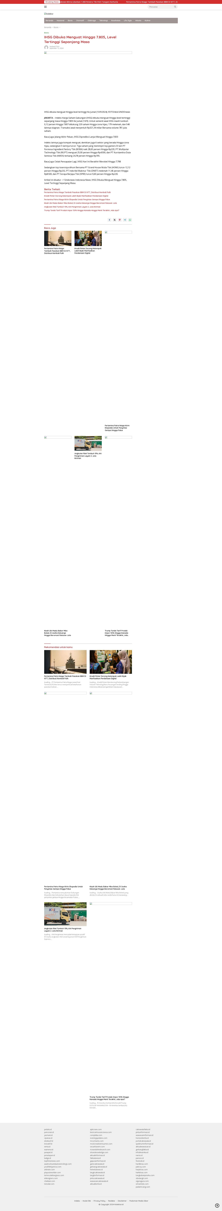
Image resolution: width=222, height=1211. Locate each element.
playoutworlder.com (52, 1172)
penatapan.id (49, 1155)
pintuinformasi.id (143, 1132)
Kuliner (148, 20)
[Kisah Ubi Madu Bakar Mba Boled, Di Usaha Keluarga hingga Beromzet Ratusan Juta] (57, 532)
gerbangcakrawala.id (98, 1166)
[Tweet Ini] (115, 220)
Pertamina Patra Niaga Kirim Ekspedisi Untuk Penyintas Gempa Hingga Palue (77, 199)
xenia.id (47, 1146)
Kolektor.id (118, 1204)
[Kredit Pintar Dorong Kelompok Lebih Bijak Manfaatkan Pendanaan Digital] (88, 238)
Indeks (77, 1201)
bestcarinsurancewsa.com (101, 1132)
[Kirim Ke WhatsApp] (130, 220)
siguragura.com (142, 1181)
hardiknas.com (142, 1164)
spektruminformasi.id (144, 1144)
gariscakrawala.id (97, 1164)
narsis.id (139, 1155)
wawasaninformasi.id (144, 1135)
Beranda (49, 20)
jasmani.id (48, 1135)
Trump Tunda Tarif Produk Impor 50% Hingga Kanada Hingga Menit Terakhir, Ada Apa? (81, 210)
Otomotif (80, 20)
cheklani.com (49, 1181)
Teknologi (103, 20)
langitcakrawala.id (97, 1172)
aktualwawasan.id (143, 1146)
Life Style (128, 20)
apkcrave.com (96, 1129)
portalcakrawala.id (143, 1141)
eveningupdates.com (98, 1138)
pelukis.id (48, 1129)
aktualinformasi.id (97, 1155)
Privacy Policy (99, 1201)
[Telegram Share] (125, 220)
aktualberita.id (96, 1184)
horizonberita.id (142, 1138)
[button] (175, 7)
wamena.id (48, 1149)
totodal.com (49, 1184)
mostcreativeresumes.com (101, 1144)
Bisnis (70, 20)
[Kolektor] (48, 13)
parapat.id (48, 1152)
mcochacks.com (97, 1141)
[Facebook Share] (109, 220)
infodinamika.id (142, 1152)
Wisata (138, 20)
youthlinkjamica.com (52, 1166)
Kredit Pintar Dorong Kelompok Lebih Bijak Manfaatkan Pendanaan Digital (76, 196)
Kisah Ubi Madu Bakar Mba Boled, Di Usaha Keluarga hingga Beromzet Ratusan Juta (80, 203)
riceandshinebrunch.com (100, 1149)
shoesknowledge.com (99, 1152)
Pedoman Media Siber (139, 1201)
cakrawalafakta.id (143, 1129)
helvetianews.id (96, 1169)
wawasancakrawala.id (99, 1181)
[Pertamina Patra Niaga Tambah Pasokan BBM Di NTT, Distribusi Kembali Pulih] (57, 238)
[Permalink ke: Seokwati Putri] (46, 47)
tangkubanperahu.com (145, 1175)
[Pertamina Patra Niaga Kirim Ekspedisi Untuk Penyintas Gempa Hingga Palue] (118, 327)
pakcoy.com (141, 1166)
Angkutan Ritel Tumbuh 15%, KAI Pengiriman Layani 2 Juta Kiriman (72, 207)
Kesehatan (115, 20)
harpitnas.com (142, 1169)
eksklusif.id (48, 1141)
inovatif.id (48, 1144)
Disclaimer (122, 1201)
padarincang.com (143, 1187)
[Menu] (46, 7)
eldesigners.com (51, 1178)
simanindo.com (142, 1184)
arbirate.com (49, 1169)
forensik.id (140, 1161)
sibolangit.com (142, 1178)
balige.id (47, 1158)
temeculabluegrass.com (54, 1175)
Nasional (60, 20)
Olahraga (92, 20)
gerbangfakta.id (142, 1149)
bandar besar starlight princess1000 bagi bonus (155, 27)
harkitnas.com (141, 1172)
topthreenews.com (52, 1161)
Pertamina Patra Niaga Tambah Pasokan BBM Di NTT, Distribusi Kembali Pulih (134, 2)
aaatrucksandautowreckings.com (58, 1164)
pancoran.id (49, 1132)
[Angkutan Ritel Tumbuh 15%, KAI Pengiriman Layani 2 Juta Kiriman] (88, 443)
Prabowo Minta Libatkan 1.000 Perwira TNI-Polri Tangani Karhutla (61, 2)
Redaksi (111, 1201)
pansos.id (140, 1158)
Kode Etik (87, 1201)
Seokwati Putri (54, 46)
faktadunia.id (95, 1158)
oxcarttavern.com (97, 1146)
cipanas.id (48, 1138)
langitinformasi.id (97, 1175)
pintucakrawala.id (97, 1178)
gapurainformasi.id (97, 1161)
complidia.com (96, 1135)
